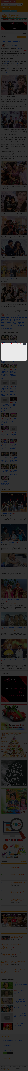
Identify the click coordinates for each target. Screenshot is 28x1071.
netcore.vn (15, 361)
